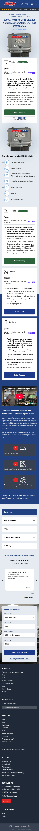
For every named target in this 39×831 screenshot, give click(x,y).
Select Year (8, 640)
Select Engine (8, 631)
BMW (3, 675)
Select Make (8, 614)
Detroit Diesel (6, 689)
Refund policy (6, 764)
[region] (19, 580)
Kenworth (5, 728)
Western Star (6, 742)
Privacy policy (6, 767)
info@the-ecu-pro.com (9, 792)
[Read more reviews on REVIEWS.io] (29, 598)
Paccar (4, 692)
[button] (2, 580)
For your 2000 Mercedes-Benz (12, 672)
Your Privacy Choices (9, 775)
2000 (28, 16)
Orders (4, 813)
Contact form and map (9, 796)
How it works (24, 9)
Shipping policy (7, 761)
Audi (3, 686)
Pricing (15, 9)
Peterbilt (5, 736)
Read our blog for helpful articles (13, 750)
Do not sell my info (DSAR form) (13, 773)
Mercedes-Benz (21, 14)
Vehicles (11, 14)
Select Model (8, 622)
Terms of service (8, 770)
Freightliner (6, 725)
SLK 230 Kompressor (17, 16)
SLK (29, 14)
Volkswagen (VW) (8, 683)
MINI (3, 678)
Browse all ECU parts (9, 704)
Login (4, 816)
